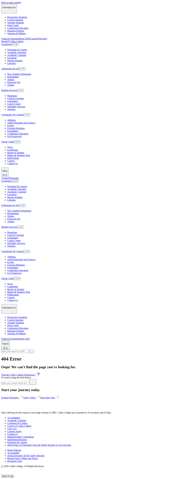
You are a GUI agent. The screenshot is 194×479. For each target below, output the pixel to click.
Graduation (12, 101)
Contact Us (12, 163)
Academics (6, 44)
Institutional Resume (17, 439)
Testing (10, 85)
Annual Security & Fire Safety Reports (25, 455)
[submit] (31, 351)
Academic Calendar (16, 55)
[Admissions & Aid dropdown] (22, 68)
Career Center (14, 104)
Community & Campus (12, 114)
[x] (5, 473)
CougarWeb (35, 38)
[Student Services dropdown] (20, 90)
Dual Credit (12, 25)
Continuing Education (17, 28)
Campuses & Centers (17, 423)
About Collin (7, 141)
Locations (12, 58)
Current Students (15, 20)
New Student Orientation (19, 74)
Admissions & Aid (10, 68)
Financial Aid (13, 82)
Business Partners (15, 31)
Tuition (10, 79)
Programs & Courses (17, 49)
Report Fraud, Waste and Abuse (22, 458)
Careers (11, 161)
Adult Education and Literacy (21, 123)
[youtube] (13, 473)
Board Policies (14, 450)
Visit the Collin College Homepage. (18, 375)
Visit (3, 38)
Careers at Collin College (19, 426)
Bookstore (12, 95)
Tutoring (11, 109)
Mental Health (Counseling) (20, 437)
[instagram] (9, 473)
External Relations (16, 128)
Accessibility (13, 453)
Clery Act (12, 428)
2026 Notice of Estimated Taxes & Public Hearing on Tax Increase (39, 445)
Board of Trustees (15, 152)
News (10, 147)
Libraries (11, 63)
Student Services (9, 90)
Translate (14, 38)
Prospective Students (17, 17)
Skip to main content (11, 2)
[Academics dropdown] (15, 44)
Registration (13, 77)
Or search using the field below (16, 377)
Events (10, 125)
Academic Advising (16, 52)
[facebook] (2, 473)
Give (8, 38)
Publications (13, 158)
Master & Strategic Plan (18, 155)
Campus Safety (14, 431)
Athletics (11, 120)
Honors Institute (15, 60)
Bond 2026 (24, 38)
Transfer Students (15, 22)
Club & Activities (15, 98)
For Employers (14, 136)
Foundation (12, 131)
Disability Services (16, 106)
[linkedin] (16, 473)
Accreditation (13, 417)
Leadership (12, 150)
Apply (44, 38)
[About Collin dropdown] (17, 141)
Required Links (14, 461)
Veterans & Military (16, 33)
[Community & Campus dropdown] (26, 114)
